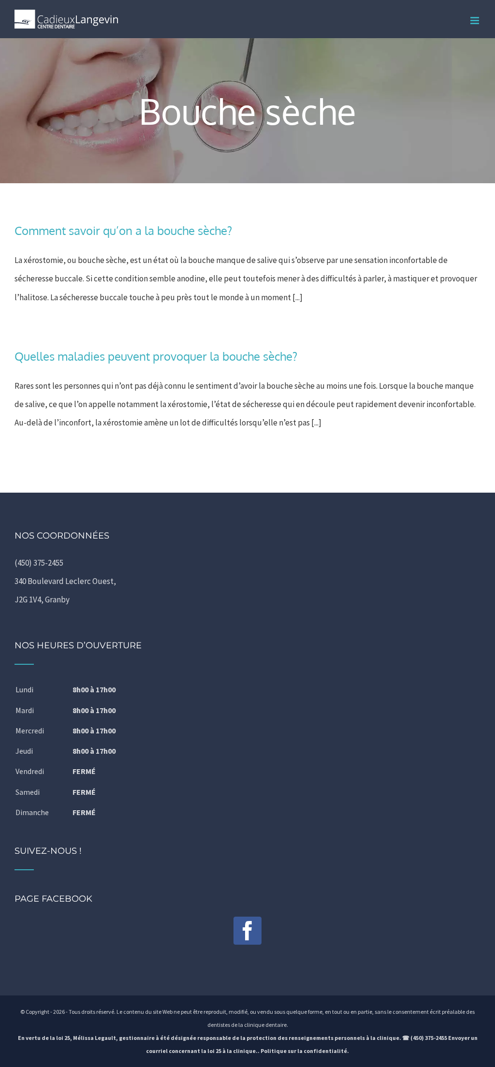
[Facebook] (247, 931)
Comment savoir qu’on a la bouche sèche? (123, 230)
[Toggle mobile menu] (475, 20)
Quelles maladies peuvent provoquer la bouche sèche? (156, 356)
